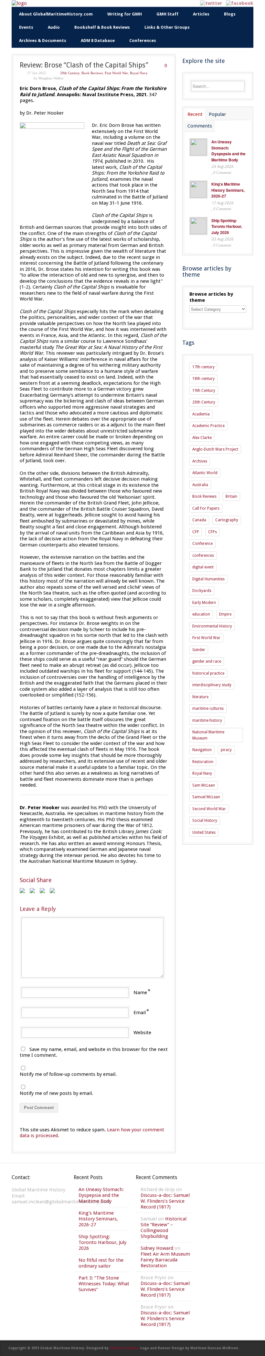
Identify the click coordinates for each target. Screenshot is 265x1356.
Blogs (230, 14)
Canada (199, 520)
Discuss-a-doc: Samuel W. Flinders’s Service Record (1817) (165, 1201)
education (201, 614)
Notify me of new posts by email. (56, 1093)
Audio (54, 27)
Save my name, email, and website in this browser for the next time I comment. (94, 1052)
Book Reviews (92, 73)
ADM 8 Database (98, 40)
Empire (225, 614)
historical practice (208, 673)
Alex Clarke (202, 437)
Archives (199, 461)
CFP (195, 532)
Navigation (202, 750)
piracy (226, 750)
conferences (203, 555)
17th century (203, 367)
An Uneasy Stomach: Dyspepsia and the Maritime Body (228, 151)
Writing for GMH (124, 14)
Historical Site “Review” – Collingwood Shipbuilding (163, 1227)
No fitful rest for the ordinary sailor (101, 1263)
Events (26, 27)
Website (142, 1032)
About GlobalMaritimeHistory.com (56, 14)
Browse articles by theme (211, 297)
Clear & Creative (124, 1348)
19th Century (203, 390)
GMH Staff (167, 14)
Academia (201, 414)
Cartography (226, 520)
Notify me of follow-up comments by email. (68, 1074)
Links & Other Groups (167, 27)
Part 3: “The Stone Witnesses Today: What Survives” (104, 1283)
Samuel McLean (206, 797)
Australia (200, 485)
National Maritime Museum (208, 735)
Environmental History (212, 626)
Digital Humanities (208, 579)
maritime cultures (208, 708)
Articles (201, 14)
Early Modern (204, 602)
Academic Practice (208, 425)
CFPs (212, 532)
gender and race (206, 661)
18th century (203, 378)
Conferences (142, 40)
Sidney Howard (157, 1248)
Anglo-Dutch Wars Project (215, 449)
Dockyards (201, 590)
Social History (204, 820)
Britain (231, 496)
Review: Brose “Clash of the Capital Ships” (84, 65)
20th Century (70, 73)
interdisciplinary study (211, 685)
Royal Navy (139, 73)
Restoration (202, 762)
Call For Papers (205, 508)
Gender (198, 649)
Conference (202, 543)
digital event (203, 567)
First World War (116, 73)
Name (140, 992)
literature (200, 697)
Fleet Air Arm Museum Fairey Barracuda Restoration (165, 1260)
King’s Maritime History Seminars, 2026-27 (228, 190)
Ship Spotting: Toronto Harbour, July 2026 (226, 226)
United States (204, 832)
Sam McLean (203, 785)
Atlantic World (204, 473)
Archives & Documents (42, 40)
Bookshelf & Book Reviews (102, 27)
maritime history (207, 720)
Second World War (209, 809)
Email (139, 1012)
